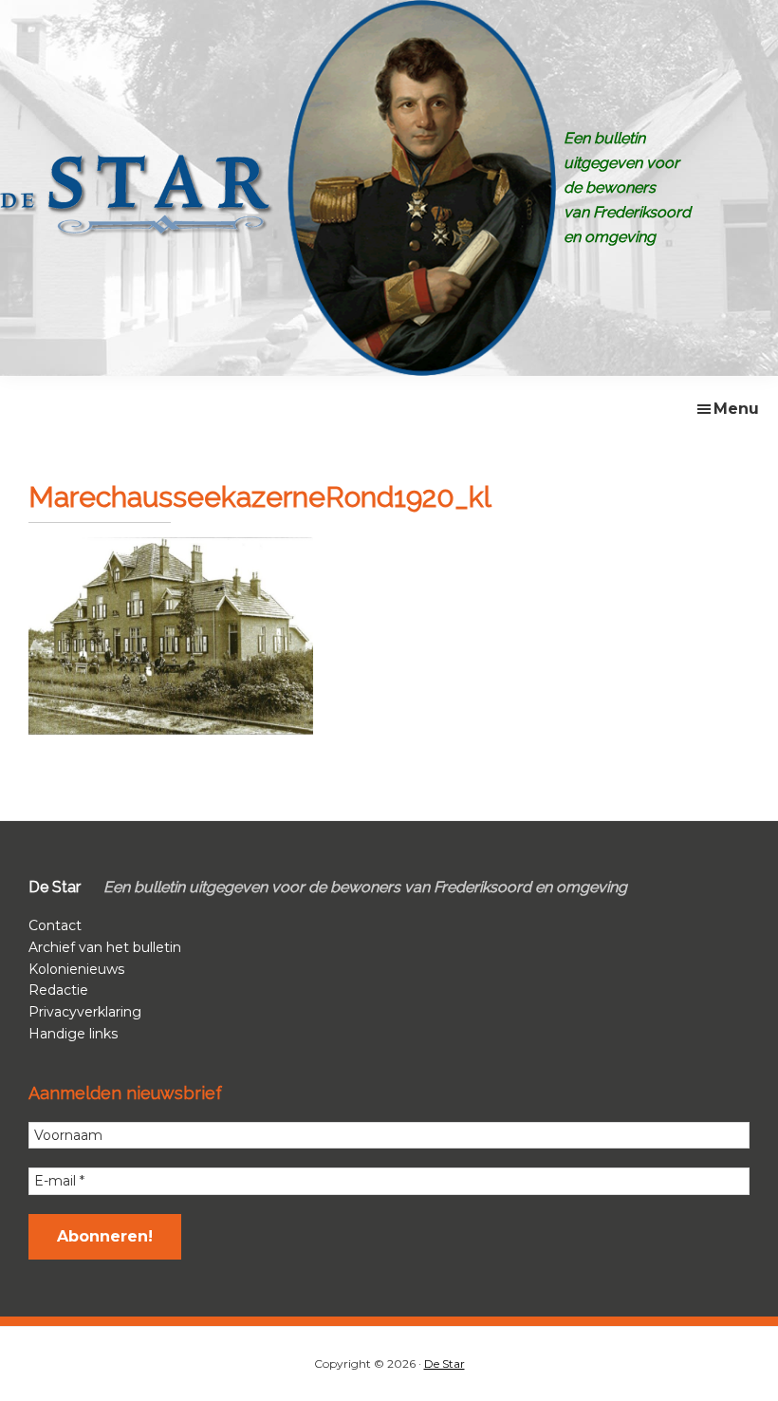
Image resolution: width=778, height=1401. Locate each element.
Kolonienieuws (76, 969)
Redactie (58, 990)
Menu (736, 409)
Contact (55, 925)
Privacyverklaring (84, 1011)
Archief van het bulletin (104, 947)
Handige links (73, 1033)
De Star (444, 1363)
